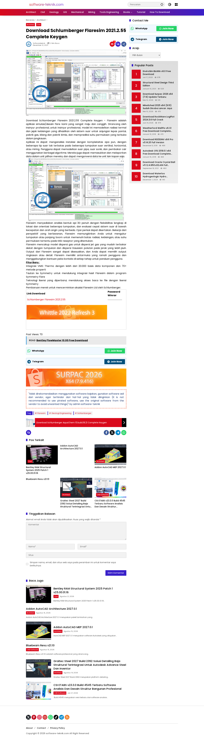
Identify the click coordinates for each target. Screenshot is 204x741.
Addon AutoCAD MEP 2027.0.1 (110, 467)
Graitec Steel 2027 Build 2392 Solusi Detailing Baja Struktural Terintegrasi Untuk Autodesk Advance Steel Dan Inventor (76, 503)
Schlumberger (84, 413)
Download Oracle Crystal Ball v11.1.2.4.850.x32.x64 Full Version (159, 164)
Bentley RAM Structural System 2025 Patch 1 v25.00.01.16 (38, 470)
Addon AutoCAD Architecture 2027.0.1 (71, 447)
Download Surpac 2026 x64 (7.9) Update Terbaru (158, 95)
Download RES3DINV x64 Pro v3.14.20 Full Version (158, 141)
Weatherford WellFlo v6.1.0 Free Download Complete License (157, 130)
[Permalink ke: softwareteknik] (29, 44)
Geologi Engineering (61, 413)
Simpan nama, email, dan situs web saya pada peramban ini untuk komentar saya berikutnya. (73, 564)
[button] (162, 4)
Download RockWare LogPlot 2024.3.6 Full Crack (158, 118)
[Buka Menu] (176, 4)
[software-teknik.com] (46, 4)
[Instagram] (39, 717)
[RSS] (67, 717)
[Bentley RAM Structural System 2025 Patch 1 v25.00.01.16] (42, 454)
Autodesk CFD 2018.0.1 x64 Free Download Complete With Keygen (157, 152)
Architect (30, 24)
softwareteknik (39, 43)
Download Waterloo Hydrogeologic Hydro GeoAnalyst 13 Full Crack (156, 175)
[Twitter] (112, 432)
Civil (38, 24)
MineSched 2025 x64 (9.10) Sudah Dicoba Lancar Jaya (157, 107)
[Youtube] (45, 717)
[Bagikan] (123, 44)
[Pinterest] (34, 717)
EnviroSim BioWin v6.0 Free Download (157, 73)
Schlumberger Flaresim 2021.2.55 (46, 299)
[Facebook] (106, 432)
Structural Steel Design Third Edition (158, 84)
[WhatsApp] (123, 432)
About (29, 727)
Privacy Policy (57, 727)
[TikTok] (56, 717)
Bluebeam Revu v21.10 (37, 479)
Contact (41, 727)
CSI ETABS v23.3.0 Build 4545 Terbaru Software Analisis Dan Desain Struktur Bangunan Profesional (110, 503)
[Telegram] (118, 432)
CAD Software (102, 494)
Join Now (116, 351)
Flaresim (41, 413)
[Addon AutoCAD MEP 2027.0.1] (110, 454)
